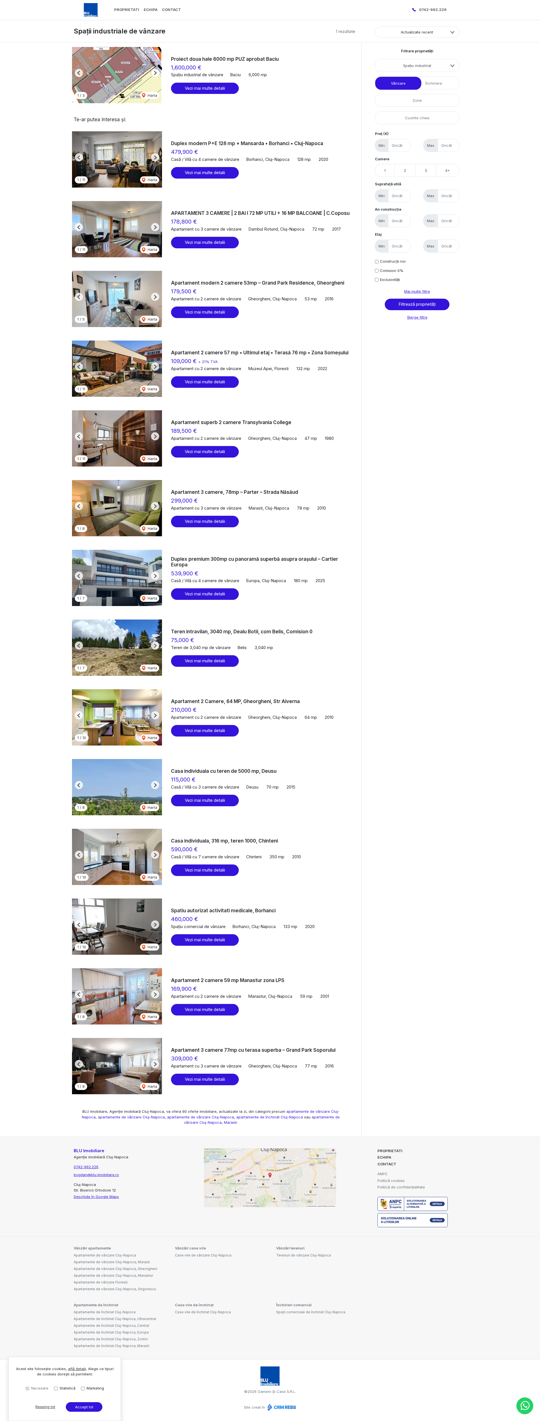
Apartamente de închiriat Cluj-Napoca (105, 1312)
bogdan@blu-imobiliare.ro (96, 1174)
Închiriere (434, 83)
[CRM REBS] (281, 1407)
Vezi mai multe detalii (205, 88)
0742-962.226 (433, 9)
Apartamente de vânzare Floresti (101, 1282)
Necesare (39, 1388)
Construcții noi (393, 261)
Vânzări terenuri (290, 1248)
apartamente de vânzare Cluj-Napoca (131, 1117)
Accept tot (84, 1407)
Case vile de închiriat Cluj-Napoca (203, 1312)
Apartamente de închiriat (96, 1305)
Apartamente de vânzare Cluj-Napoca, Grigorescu (115, 1289)
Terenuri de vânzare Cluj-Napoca (303, 1255)
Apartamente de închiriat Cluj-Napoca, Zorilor (111, 1339)
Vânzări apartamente (92, 1248)
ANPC (382, 1174)
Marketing (95, 1388)
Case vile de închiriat (194, 1305)
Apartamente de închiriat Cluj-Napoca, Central (111, 1325)
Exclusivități (390, 279)
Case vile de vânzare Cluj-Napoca (203, 1255)
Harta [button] (152, 95)
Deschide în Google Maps (96, 1196)
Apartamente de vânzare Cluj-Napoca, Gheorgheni (115, 1269)
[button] (79, 73)
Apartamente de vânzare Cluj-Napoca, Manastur (113, 1275)
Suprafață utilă (388, 184)
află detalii (77, 1368)
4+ (447, 170)
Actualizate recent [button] (417, 32)
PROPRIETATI (126, 9)
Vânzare (398, 83)
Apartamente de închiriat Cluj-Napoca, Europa (111, 1332)
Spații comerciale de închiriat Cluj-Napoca (310, 1312)
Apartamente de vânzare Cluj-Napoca (105, 1255)
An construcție (388, 209)
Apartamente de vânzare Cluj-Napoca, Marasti (112, 1262)
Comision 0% (391, 270)
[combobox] (417, 65)
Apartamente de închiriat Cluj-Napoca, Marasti (111, 1346)
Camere (382, 159)
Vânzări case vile (190, 1248)
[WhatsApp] (524, 1405)
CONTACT (171, 9)
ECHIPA (151, 9)
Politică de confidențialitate (401, 1187)
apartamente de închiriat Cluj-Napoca (269, 1117)
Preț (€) (382, 133)
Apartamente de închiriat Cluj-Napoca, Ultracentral (115, 1319)
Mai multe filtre (417, 291)
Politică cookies (391, 1180)
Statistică (67, 1388)
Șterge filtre (417, 317)
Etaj (378, 234)
